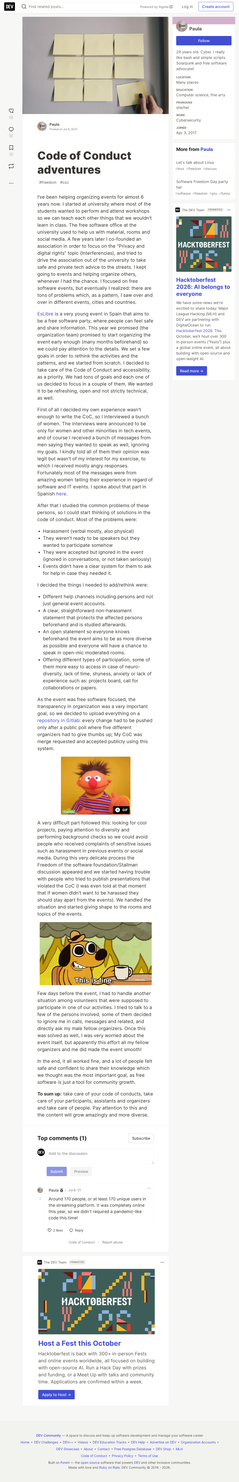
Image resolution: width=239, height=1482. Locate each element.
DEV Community (48, 1435)
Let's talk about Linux (196, 165)
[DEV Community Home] (9, 6)
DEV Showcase (67, 1449)
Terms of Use (148, 1456)
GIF (125, 810)
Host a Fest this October (79, 1343)
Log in (187, 6)
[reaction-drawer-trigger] (11, 113)
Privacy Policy (122, 1456)
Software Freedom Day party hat (202, 187)
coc (64, 182)
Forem (65, 1462)
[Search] (24, 6)
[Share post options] (11, 183)
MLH (179, 1449)
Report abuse (112, 1242)
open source (90, 1462)
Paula (54, 124)
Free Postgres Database (132, 1449)
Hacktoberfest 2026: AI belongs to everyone (203, 286)
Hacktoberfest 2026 (194, 330)
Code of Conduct (82, 1242)
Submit (56, 1171)
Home (25, 1442)
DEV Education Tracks (109, 1442)
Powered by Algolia (154, 7)
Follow (204, 40)
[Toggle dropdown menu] (149, 1188)
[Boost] (11, 166)
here (61, 494)
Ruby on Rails (109, 1467)
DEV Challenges (46, 1442)
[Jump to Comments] (11, 131)
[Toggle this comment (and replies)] (40, 1198)
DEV (137, 1462)
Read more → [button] (191, 371)
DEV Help (138, 1442)
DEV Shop (163, 1449)
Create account (216, 6)
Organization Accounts (198, 1442)
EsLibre (45, 314)
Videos (83, 1442)
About (88, 1449)
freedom (47, 182)
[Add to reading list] (11, 150)
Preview (81, 1171)
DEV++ (68, 1442)
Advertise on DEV (163, 1442)
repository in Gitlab (58, 720)
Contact (104, 1449)
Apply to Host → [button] (56, 1394)
